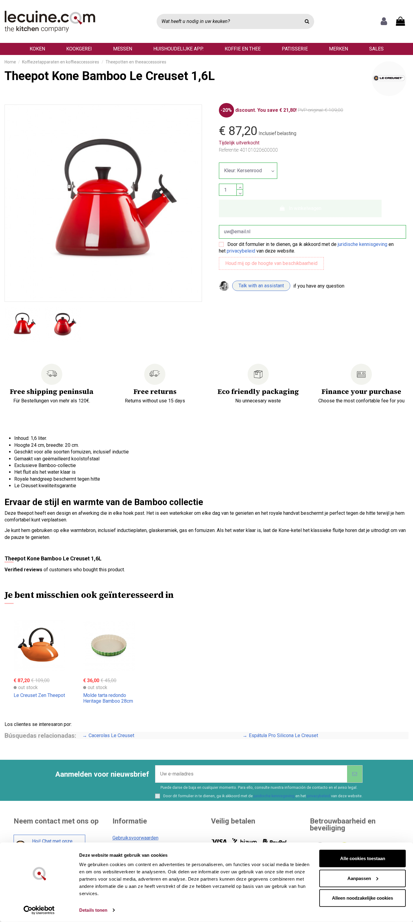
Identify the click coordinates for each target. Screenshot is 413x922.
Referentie (229, 150)
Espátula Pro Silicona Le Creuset (283, 735)
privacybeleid (241, 251)
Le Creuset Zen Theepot (39, 695)
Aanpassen (359, 878)
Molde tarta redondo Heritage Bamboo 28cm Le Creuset (108, 701)
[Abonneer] (354, 774)
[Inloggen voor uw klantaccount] (384, 21)
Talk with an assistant (261, 286)
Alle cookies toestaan (362, 858)
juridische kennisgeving (362, 244)
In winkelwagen (305, 208)
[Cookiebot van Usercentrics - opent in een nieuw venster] (39, 910)
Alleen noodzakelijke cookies (362, 898)
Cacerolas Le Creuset (111, 735)
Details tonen (93, 910)
